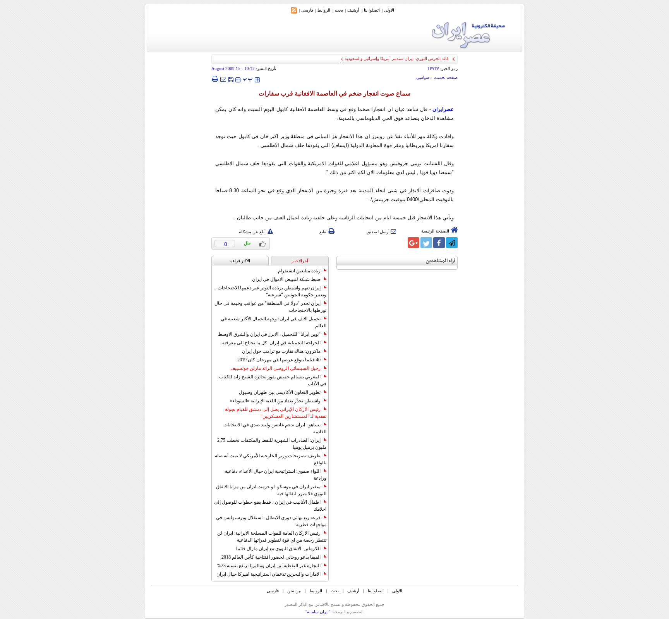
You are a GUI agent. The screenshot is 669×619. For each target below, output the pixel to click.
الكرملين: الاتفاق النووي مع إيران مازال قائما (278, 548)
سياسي (422, 77)
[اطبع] (214, 79)
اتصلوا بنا (372, 10)
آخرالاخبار (300, 260)
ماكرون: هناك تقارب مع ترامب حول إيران (281, 351)
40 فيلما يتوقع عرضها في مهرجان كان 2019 (279, 360)
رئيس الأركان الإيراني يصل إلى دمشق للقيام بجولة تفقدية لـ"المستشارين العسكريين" (275, 413)
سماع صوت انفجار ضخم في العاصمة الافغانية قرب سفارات (334, 93)
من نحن (294, 590)
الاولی (389, 10)
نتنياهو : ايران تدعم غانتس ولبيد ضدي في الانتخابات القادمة (274, 428)
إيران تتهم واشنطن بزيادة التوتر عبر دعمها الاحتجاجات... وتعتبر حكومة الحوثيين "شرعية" (270, 291)
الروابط (323, 10)
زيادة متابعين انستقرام (299, 271)
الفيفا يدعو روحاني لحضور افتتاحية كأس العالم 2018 (271, 557)
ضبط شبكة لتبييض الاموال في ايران (286, 279)
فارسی (307, 10)
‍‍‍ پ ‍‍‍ (248, 78)
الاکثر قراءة (240, 260)
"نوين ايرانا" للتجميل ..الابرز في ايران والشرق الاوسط (269, 334)
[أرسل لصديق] (223, 79)
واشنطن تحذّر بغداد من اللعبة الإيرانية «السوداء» (275, 401)
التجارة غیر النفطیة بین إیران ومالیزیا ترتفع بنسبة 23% (269, 565)
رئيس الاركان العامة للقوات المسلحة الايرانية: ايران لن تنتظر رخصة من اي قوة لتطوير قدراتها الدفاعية (271, 536)
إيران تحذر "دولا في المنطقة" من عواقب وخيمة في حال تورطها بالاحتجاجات (270, 307)
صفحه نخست (446, 77)
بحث (339, 10)
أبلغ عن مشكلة (252, 231)
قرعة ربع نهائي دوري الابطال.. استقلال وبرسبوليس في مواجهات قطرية (271, 521)
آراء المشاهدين (440, 260)
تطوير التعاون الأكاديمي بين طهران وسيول (280, 392)
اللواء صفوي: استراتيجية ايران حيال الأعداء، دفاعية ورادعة (275, 475)
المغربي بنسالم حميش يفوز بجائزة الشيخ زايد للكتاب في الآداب (272, 380)
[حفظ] (230, 78)
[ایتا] (401, 242)
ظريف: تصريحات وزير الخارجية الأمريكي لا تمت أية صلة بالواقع (270, 459)
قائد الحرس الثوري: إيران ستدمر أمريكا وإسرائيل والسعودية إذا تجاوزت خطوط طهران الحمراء (366, 58)
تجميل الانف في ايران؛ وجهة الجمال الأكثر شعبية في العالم (273, 322)
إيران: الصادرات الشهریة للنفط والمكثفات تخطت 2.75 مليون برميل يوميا (271, 444)
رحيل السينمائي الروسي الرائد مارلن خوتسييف (275, 368)
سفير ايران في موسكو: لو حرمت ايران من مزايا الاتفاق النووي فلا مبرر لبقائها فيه (271, 490)
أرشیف (353, 10)
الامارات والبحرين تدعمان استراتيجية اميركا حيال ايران (268, 574)
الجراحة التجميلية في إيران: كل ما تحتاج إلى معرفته (271, 342)
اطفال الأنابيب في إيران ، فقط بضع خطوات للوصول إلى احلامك (270, 505)
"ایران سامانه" (317, 611)
